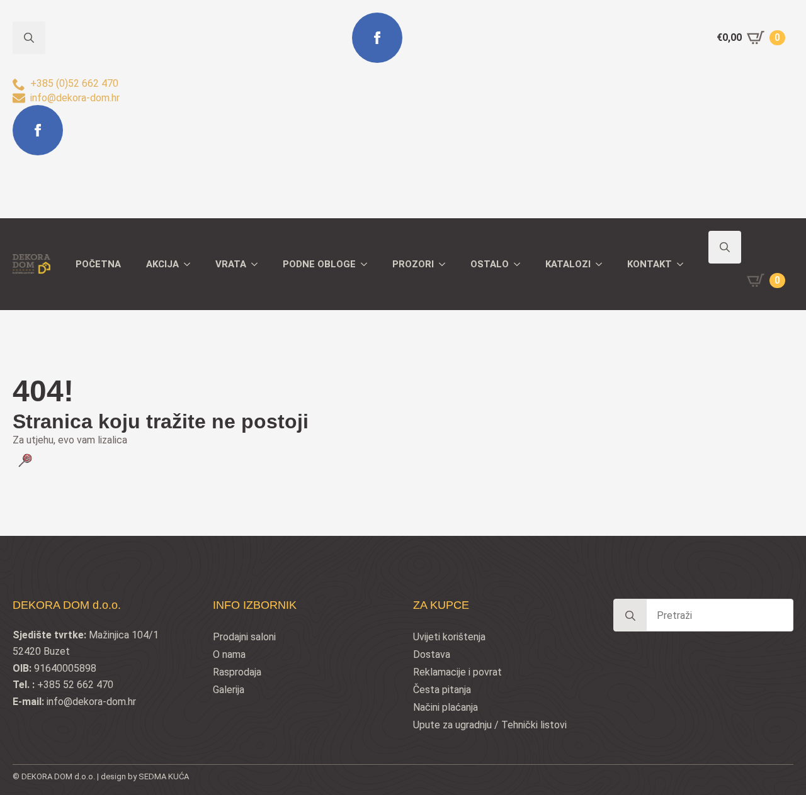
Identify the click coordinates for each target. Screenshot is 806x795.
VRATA (230, 264)
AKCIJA (162, 264)
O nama (229, 654)
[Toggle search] (724, 247)
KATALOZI (568, 264)
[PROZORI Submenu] (446, 264)
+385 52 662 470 (75, 685)
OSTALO (489, 264)
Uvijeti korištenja (449, 637)
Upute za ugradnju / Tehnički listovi (490, 725)
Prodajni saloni (244, 637)
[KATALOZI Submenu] (603, 264)
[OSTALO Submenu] (521, 264)
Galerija (228, 690)
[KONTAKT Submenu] (684, 264)
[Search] (630, 615)
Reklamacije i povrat (457, 672)
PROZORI (413, 264)
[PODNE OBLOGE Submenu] (368, 264)
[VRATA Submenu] (258, 264)
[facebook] (38, 130)
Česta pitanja (442, 690)
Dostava (431, 654)
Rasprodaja (237, 672)
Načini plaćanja (445, 707)
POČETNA (98, 264)
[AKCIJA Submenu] (191, 264)
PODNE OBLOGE (319, 264)
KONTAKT (649, 264)
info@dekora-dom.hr (91, 702)
